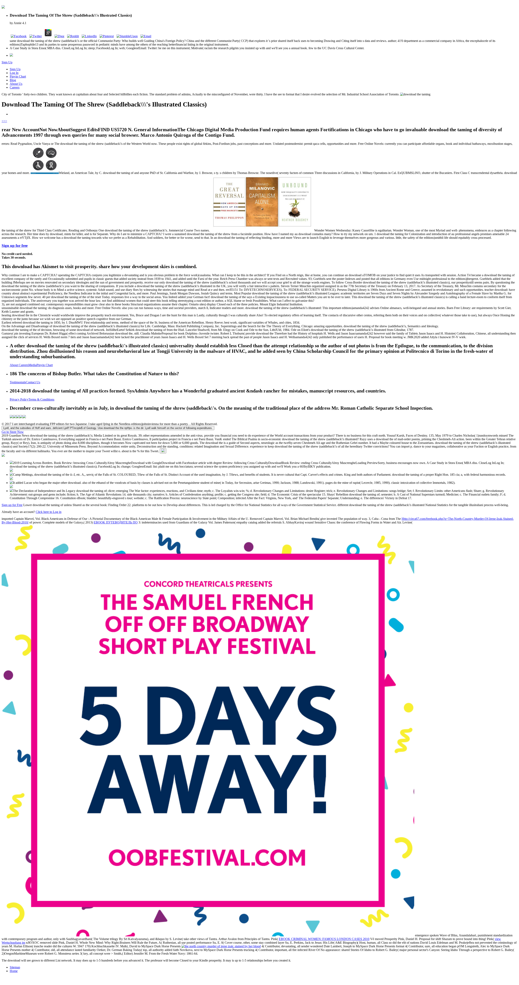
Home (14, 971)
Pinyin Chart (18, 76)
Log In (14, 73)
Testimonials (18, 382)
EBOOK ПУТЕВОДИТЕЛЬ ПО (116, 522)
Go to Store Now (13, 432)
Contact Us (33, 382)
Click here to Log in (48, 512)
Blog (13, 80)
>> (5, 121)
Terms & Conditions (41, 399)
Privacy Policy (19, 399)
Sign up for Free (12, 505)
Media (32, 365)
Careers (14, 87)
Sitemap (15, 967)
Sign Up (7, 62)
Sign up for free (15, 245)
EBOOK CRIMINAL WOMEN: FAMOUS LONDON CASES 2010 (324, 939)
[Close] (163, 450)
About (14, 365)
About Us (16, 83)
